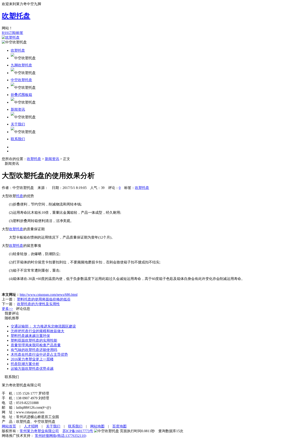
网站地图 (97, 426)
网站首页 (9, 426)
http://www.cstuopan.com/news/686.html (48, 294)
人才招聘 (31, 426)
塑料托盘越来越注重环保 (30, 336)
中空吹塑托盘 (21, 80)
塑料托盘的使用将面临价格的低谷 (44, 299)
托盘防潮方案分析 (25, 364)
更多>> (7, 309)
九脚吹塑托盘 (21, 65)
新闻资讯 (18, 109)
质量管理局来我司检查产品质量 (36, 345)
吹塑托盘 (18, 50)
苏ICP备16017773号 (78, 431)
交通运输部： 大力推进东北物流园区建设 (43, 326)
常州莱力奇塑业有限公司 (39, 431)
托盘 (19, 196)
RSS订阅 (8, 33)
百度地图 (119, 426)
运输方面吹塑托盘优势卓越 (32, 368)
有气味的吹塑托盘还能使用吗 (34, 350)
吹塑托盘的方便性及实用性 (38, 304)
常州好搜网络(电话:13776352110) (60, 436)
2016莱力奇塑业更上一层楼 (32, 359)
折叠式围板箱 (21, 95)
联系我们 (18, 139)
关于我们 (18, 124)
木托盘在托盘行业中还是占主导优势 (39, 354)
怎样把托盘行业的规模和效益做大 (37, 331)
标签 (19, 33)
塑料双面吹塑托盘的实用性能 (34, 340)
